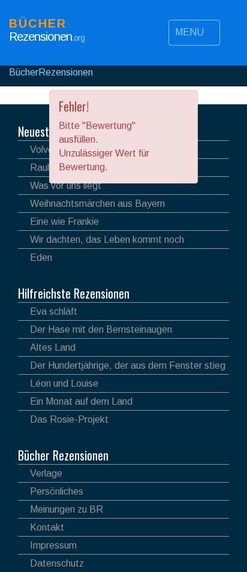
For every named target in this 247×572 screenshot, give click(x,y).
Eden (41, 257)
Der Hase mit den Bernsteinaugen (101, 329)
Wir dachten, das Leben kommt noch (107, 239)
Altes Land (53, 347)
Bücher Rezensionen (63, 455)
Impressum (53, 545)
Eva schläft (53, 311)
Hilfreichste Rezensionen (73, 293)
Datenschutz (57, 563)
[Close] (183, 105)
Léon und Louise (64, 383)
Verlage (46, 473)
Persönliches (56, 491)
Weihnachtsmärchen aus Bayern (97, 203)
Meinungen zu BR (66, 509)
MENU (190, 32)
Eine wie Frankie (64, 221)
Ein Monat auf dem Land (81, 401)
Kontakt (47, 527)
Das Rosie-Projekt (69, 419)
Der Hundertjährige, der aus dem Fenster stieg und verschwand (121, 367)
